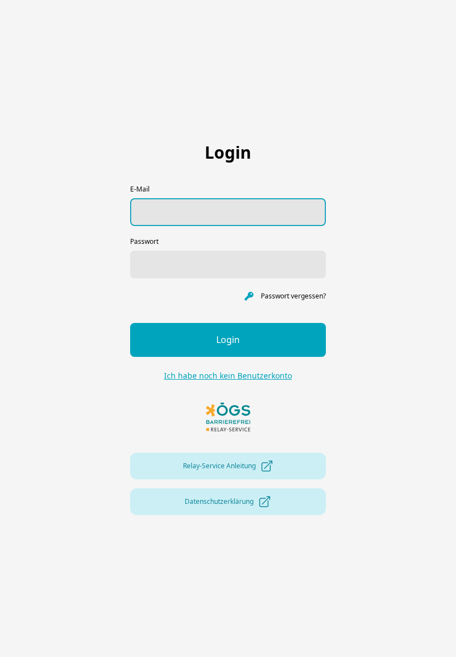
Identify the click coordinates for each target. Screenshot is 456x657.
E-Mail (140, 189)
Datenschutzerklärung (219, 501)
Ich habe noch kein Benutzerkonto (228, 375)
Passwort (144, 241)
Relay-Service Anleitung (219, 465)
